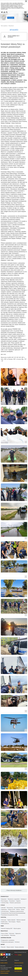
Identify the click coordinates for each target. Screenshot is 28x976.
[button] (25, 12)
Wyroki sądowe (17, 928)
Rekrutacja (12, 935)
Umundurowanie (5, 911)
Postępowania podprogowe (7, 942)
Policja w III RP (11, 909)
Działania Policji (4, 896)
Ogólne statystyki (11, 919)
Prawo (2, 926)
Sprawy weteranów (19, 947)
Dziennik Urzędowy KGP (6, 928)
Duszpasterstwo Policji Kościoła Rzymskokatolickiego (13, 913)
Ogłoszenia (18, 933)
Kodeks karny (4, 921)
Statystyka (3, 917)
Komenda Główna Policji (19, 907)
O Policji (3, 905)
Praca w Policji (4, 931)
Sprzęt (22, 909)
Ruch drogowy (4, 900)
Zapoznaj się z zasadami (5, 971)
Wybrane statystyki (21, 919)
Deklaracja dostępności (18, 962)
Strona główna (4, 25)
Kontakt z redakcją (3, 962)
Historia (18, 909)
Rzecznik (3, 947)
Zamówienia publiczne (6, 937)
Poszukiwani (12, 900)
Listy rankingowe (5, 935)
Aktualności (11, 25)
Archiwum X (23, 899)
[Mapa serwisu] (4, 12)
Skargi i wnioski (10, 947)
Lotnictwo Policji (4, 902)
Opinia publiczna (5, 923)
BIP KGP (19, 954)
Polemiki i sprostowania (15, 902)
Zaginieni (18, 900)
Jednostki (3, 907)
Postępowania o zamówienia (7, 940)
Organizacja (4, 909)
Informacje (3, 919)
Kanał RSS (1, 954)
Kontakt (3, 944)
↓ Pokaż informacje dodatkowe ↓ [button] (14, 890)
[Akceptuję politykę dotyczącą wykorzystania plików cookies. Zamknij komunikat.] (26, 1)
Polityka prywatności (4, 973)
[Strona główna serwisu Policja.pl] (2, 12)
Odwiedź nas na (4, 954)
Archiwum (17, 942)
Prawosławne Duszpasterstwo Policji (9, 914)
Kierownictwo (10, 907)
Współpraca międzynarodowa (17, 911)
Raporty (18, 921)
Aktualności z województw (14, 899)
